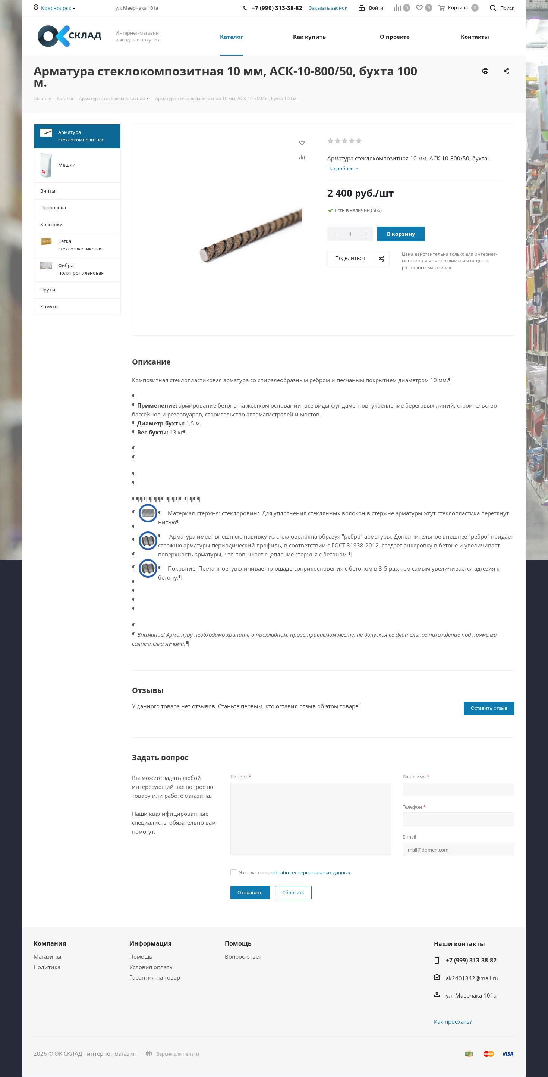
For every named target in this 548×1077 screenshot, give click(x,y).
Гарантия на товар (154, 977)
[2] (337, 141)
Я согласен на (294, 872)
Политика (47, 967)
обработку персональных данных (310, 872)
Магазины (48, 956)
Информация (150, 943)
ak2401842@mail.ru (472, 978)
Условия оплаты (151, 967)
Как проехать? (453, 1021)
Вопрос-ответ (243, 956)
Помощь (140, 956)
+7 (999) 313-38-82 (471, 960)
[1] (330, 141)
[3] (345, 141)
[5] (359, 141)
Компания (50, 943)
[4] (352, 141)
